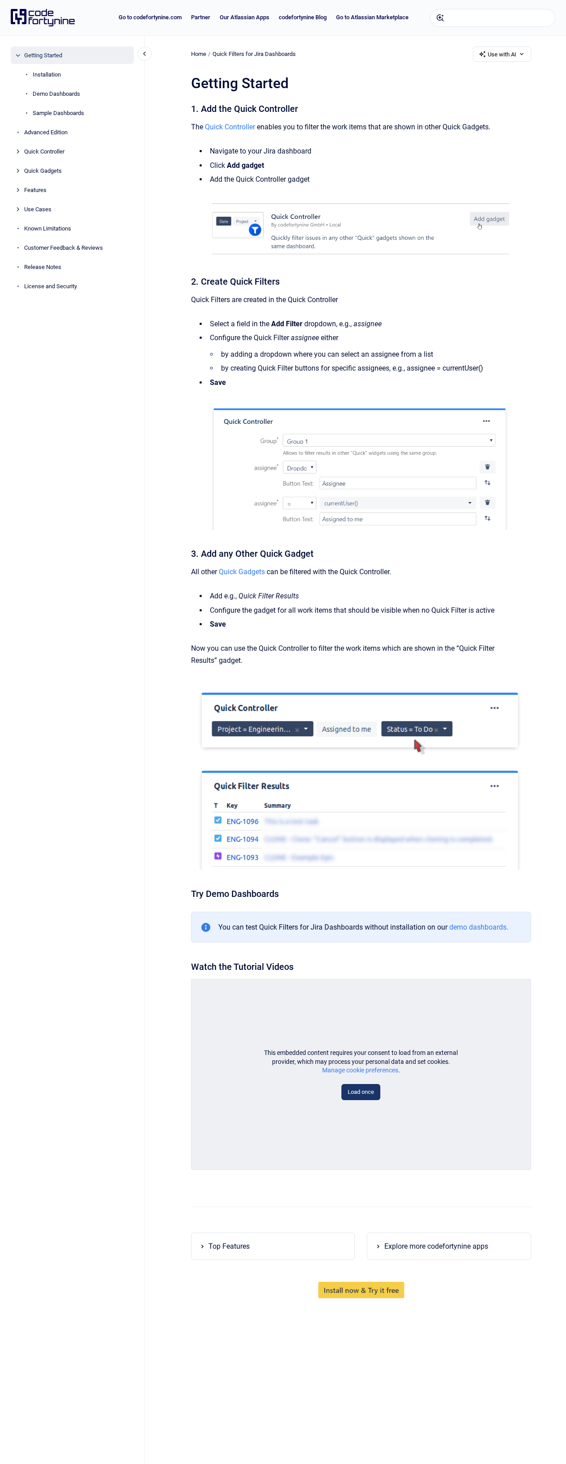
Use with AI (502, 54)
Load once (361, 1091)
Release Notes (42, 267)
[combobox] (492, 17)
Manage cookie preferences (360, 1070)
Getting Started (43, 55)
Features (35, 190)
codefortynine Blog (303, 17)
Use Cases (37, 209)
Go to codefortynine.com (150, 17)
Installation (47, 74)
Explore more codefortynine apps (436, 1246)
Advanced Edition (46, 132)
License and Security (50, 286)
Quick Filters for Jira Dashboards (254, 54)
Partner (200, 17)
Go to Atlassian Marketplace (372, 17)
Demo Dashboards (56, 93)
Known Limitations (47, 228)
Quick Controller (44, 151)
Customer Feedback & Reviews (63, 247)
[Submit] (440, 18)
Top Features (229, 1246)
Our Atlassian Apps (244, 17)
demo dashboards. (478, 927)
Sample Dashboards (58, 113)
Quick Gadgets (43, 170)
